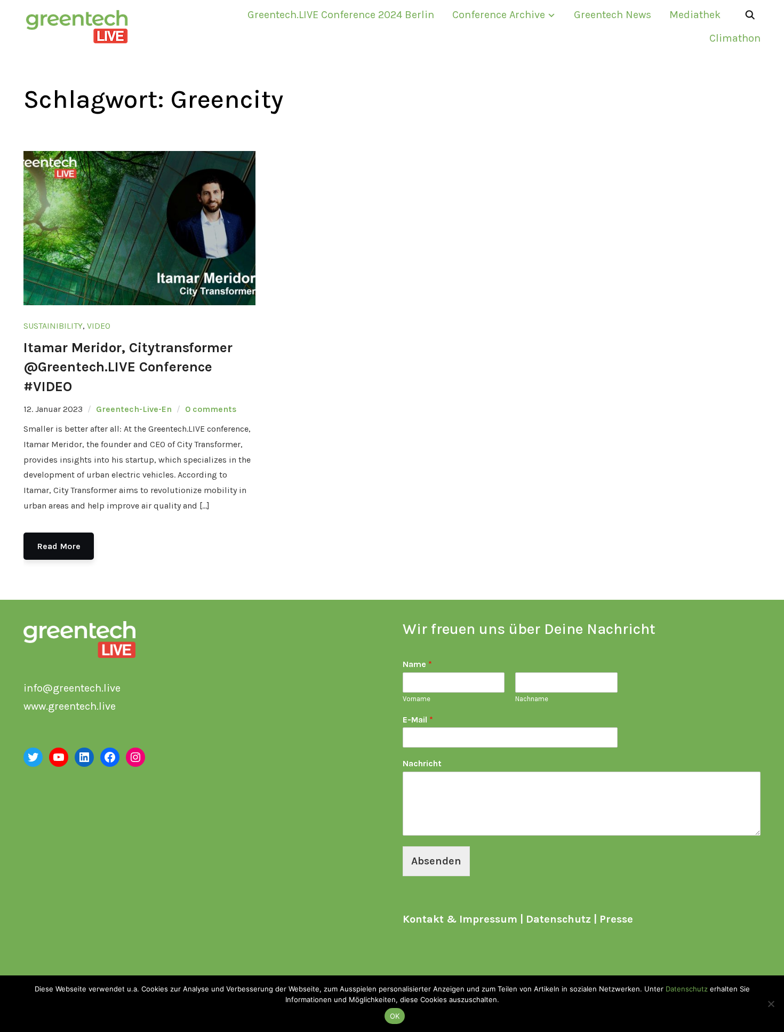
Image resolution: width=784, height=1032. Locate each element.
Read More (59, 546)
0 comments (211, 409)
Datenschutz (558, 919)
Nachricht (422, 763)
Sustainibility (53, 326)
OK (395, 1016)
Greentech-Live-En (134, 409)
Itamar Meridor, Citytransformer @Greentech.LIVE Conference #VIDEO (128, 367)
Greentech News (612, 15)
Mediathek (695, 15)
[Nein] (770, 1003)
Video (98, 326)
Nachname (531, 699)
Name (417, 664)
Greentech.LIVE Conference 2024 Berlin (340, 15)
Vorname (416, 699)
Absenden (436, 861)
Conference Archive (498, 15)
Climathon (735, 38)
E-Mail (418, 720)
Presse (616, 919)
